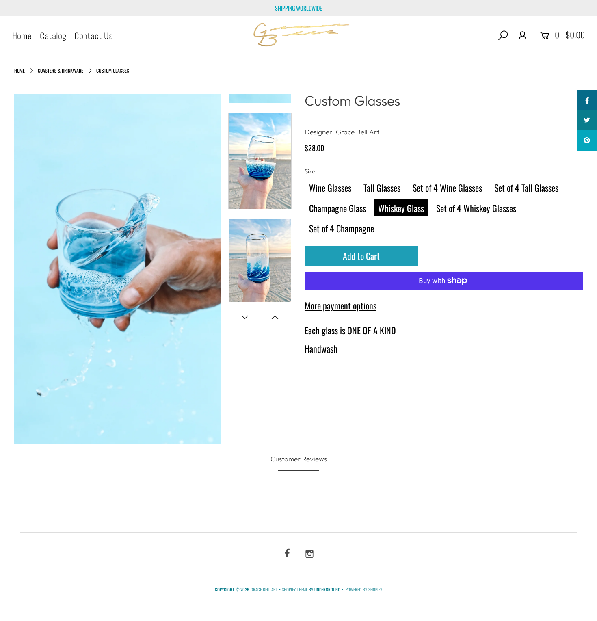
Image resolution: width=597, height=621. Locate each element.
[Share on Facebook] (587, 100)
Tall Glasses (381, 187)
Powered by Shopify (364, 589)
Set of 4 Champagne (341, 228)
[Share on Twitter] (587, 120)
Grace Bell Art (265, 589)
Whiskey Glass (401, 207)
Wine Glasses (330, 187)
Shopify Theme (294, 589)
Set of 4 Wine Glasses (447, 187)
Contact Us (93, 35)
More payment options (340, 305)
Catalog (53, 35)
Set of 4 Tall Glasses (526, 187)
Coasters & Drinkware (60, 70)
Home (22, 35)
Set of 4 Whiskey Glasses (476, 207)
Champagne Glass (337, 207)
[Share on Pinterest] (587, 140)
